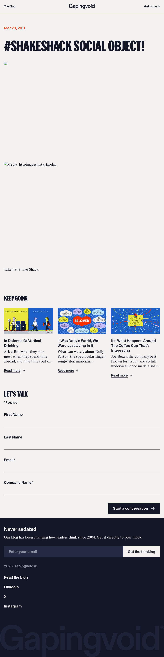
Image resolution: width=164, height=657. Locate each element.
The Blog (9, 6)
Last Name (13, 437)
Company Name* (18, 482)
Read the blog (16, 577)
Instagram (13, 606)
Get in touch (152, 6)
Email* (9, 460)
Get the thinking (141, 552)
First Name (13, 414)
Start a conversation (130, 508)
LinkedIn (11, 587)
